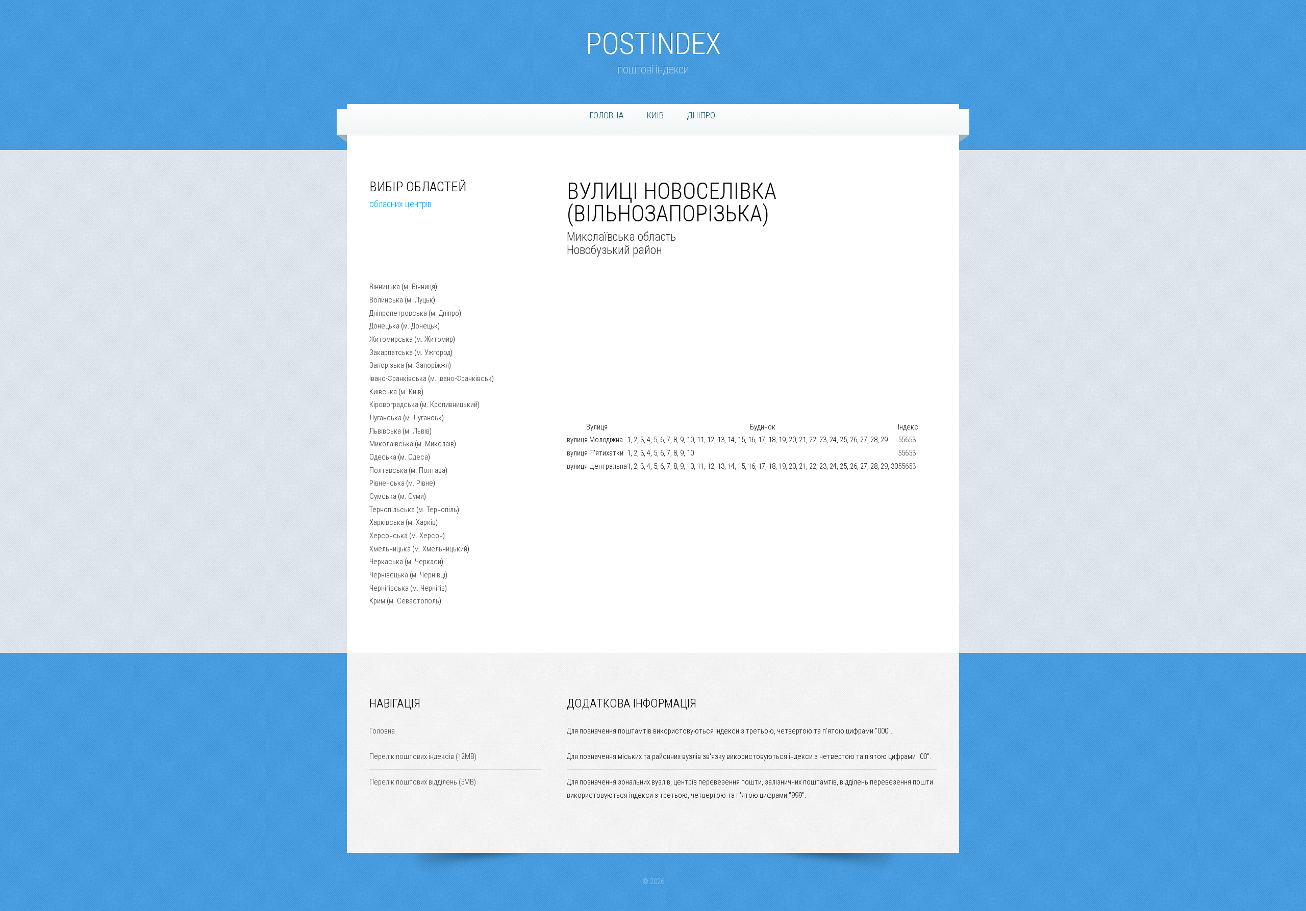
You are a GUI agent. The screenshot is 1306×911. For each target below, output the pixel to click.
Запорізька (386, 365)
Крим (377, 600)
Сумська (382, 496)
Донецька (384, 326)
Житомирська (391, 339)
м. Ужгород (433, 352)
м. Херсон (427, 535)
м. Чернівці (428, 574)
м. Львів (417, 431)
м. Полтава (428, 470)
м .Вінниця (419, 286)
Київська (383, 391)
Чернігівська (389, 588)
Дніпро (701, 115)
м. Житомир (434, 339)
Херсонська (388, 535)
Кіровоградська (393, 404)
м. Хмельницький (440, 548)
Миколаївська (391, 443)
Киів (655, 115)
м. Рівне (420, 483)
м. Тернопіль (437, 509)
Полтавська (388, 470)
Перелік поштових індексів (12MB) (422, 756)
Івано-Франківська (397, 378)
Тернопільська (392, 509)
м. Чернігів (428, 588)
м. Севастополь (414, 600)
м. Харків (422, 522)
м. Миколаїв (435, 443)
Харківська (386, 522)
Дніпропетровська (398, 313)
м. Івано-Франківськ (461, 378)
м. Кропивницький (450, 404)
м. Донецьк (420, 326)
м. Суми (412, 496)
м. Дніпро (445, 313)
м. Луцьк (420, 300)
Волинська (386, 300)
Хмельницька (390, 548)
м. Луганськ (423, 417)
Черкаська (386, 561)
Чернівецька (388, 574)
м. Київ (410, 391)
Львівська (385, 431)
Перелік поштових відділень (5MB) (422, 782)
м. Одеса (414, 457)
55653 (907, 439)
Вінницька (384, 286)
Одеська (382, 457)
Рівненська (387, 483)
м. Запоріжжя (428, 365)
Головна (607, 115)
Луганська (385, 417)
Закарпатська (391, 352)
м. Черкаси (424, 561)
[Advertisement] (420, 253)
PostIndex (653, 39)
